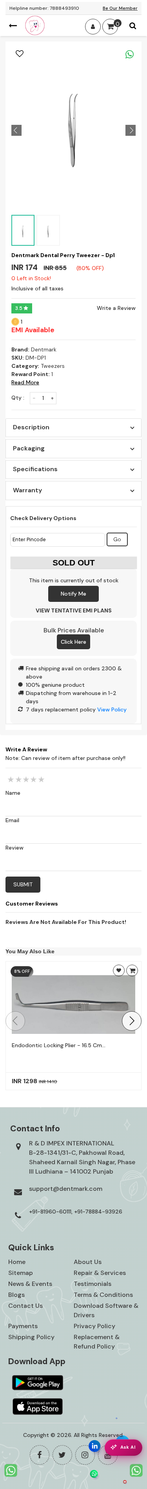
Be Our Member (120, 8)
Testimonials (92, 1284)
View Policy (112, 709)
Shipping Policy (31, 1337)
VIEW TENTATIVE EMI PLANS (74, 610)
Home (16, 1262)
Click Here (73, 641)
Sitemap (20, 1273)
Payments (23, 1326)
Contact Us (25, 1306)
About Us (88, 1262)
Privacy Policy (94, 1326)
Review (14, 847)
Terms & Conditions (103, 1295)
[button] (132, 1021)
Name (12, 792)
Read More (25, 382)
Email (12, 820)
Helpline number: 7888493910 (44, 8)
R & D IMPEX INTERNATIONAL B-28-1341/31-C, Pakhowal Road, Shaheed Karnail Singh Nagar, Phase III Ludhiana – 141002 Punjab (82, 1157)
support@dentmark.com (65, 1189)
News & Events (30, 1284)
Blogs (16, 1295)
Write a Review (116, 307)
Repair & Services (100, 1273)
